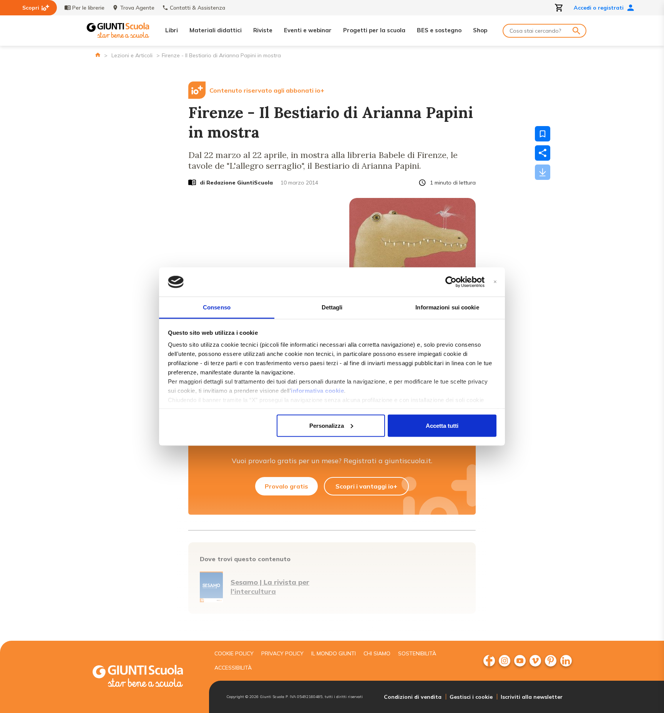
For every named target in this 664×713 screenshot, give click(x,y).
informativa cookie (317, 390)
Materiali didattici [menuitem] (215, 30)
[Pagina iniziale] (97, 55)
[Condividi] (542, 153)
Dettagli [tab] (332, 307)
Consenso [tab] (217, 307)
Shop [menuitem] (480, 30)
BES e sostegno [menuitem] (439, 30)
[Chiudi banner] (495, 282)
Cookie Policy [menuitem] (234, 653)
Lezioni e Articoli (132, 55)
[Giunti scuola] (145, 677)
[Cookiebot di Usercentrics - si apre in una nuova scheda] (451, 282)
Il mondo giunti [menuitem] (333, 653)
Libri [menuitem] (171, 30)
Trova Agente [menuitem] (137, 8)
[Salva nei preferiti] (542, 133)
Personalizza (326, 425)
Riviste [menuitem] (262, 30)
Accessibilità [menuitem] (233, 667)
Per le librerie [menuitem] (88, 8)
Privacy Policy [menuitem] (282, 653)
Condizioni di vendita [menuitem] (413, 696)
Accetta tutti (442, 425)
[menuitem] (489, 660)
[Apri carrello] (559, 7)
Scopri (30, 7)
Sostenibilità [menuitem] (417, 653)
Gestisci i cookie (471, 696)
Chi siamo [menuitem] (377, 653)
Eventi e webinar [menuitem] (308, 30)
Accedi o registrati (599, 7)
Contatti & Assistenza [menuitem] (197, 8)
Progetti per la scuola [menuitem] (374, 30)
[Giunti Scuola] (118, 30)
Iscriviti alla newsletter (532, 696)
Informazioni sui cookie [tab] (447, 307)
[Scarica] (542, 172)
